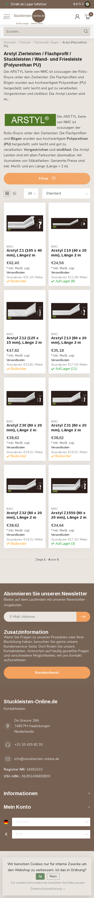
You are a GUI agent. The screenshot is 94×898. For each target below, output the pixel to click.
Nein (53, 876)
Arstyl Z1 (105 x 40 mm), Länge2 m (24, 252)
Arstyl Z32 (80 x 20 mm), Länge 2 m (24, 515)
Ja (40, 876)
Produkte (25, 42)
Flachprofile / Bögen (46, 42)
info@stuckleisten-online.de (36, 758)
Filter (44, 178)
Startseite (10, 42)
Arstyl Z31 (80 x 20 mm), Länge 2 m (68, 427)
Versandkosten (16, 272)
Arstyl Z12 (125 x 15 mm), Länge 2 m (24, 340)
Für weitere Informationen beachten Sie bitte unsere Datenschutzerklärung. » (47, 885)
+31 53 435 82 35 (28, 744)
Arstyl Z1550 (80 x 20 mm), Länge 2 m (68, 515)
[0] (87, 17)
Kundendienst (47, 672)
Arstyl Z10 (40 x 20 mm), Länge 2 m (68, 252)
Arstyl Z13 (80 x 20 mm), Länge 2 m (68, 340)
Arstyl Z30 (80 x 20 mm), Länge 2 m (24, 427)
